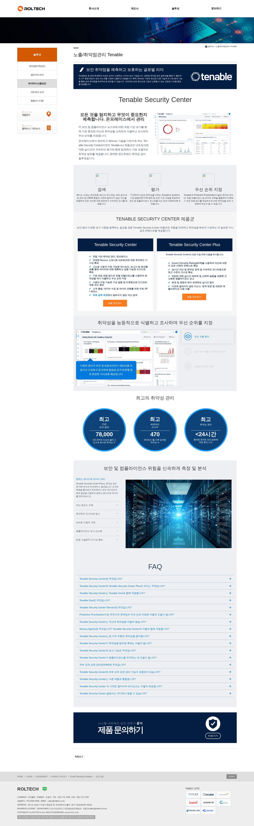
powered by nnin (72, 812)
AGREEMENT (42, 777)
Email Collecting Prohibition (81, 777)
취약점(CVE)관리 (37, 66)
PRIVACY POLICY (59, 777)
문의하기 (216, 8)
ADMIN (232, 777)
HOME (20, 777)
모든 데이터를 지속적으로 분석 (210, 351)
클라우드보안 (37, 74)
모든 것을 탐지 (201, 336)
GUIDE (29, 777)
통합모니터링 (37, 100)
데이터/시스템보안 (37, 83)
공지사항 (100, 777)
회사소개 (94, 8)
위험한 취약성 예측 (204, 366)
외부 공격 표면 (100, 295)
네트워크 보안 (37, 92)
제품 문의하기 (115, 303)
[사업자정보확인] (56, 808)
